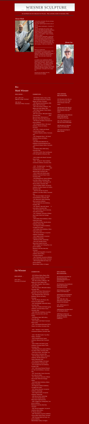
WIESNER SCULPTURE (46, 7)
